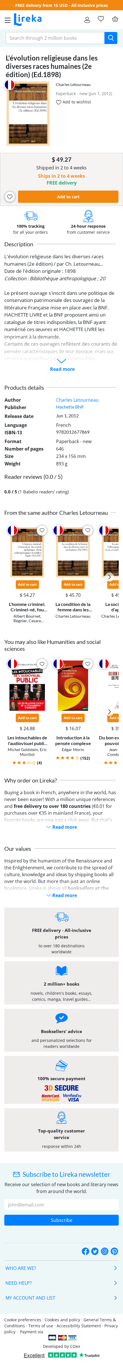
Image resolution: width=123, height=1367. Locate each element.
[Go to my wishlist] (100, 19)
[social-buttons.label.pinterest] (114, 1252)
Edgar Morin (73, 749)
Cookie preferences (22, 1319)
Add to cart (68, 196)
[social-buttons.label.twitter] (95, 1252)
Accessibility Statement (79, 1325)
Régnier (20, 620)
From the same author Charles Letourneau (56, 512)
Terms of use (40, 1325)
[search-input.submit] (110, 38)
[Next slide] (109, 577)
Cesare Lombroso (26, 623)
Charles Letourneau (73, 84)
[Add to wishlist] (10, 196)
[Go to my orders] (87, 20)
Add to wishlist (76, 102)
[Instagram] (104, 1252)
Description (18, 244)
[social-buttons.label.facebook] (85, 1252)
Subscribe (61, 1220)
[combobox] (55, 38)
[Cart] (115, 19)
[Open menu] (6, 19)
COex (75, 1346)
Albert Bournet (26, 616)
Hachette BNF (70, 406)
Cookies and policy (62, 1319)
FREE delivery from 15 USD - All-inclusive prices (61, 5)
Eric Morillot (33, 752)
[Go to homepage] (27, 19)
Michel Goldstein (23, 749)
